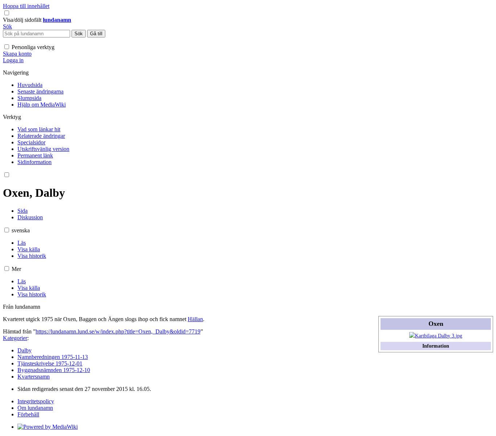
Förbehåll (28, 414)
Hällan (195, 319)
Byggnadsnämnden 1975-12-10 (53, 370)
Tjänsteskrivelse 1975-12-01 (49, 363)
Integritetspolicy (35, 401)
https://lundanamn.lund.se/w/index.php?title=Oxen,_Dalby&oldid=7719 (118, 331)
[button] (23, 20)
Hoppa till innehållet (26, 6)
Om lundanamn (35, 408)
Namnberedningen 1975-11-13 (52, 357)
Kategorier (15, 338)
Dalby (24, 350)
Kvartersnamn (33, 376)
